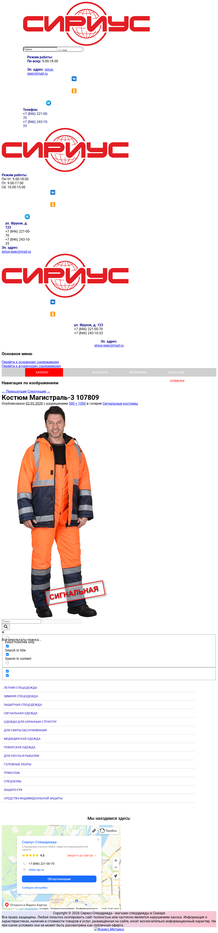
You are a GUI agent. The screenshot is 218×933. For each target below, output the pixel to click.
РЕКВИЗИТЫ (138, 372)
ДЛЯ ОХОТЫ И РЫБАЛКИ (21, 755)
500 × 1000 (77, 403)
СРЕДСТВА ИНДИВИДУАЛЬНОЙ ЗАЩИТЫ (33, 798)
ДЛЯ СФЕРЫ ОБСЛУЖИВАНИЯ (25, 730)
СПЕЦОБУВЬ (13, 781)
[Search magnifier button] (6, 627)
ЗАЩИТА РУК (13, 790)
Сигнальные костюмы (120, 403)
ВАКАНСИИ (176, 372)
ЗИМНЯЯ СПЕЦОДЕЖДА (21, 696)
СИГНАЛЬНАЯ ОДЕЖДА (20, 713)
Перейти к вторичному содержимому (31, 366)
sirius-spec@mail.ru (40, 71)
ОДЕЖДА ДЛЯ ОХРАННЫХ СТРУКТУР (30, 721)
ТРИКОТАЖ (12, 772)
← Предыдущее (14, 391)
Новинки (177, 381)
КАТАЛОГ (42, 372)
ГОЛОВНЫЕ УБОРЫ (17, 764)
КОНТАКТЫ (100, 372)
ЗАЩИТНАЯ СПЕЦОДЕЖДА (23, 704)
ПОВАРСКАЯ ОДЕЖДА (19, 747)
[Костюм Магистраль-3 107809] (55, 617)
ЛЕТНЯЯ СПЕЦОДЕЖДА (20, 687)
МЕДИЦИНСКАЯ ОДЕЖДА (22, 738)
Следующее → (38, 391)
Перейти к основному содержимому (30, 362)
